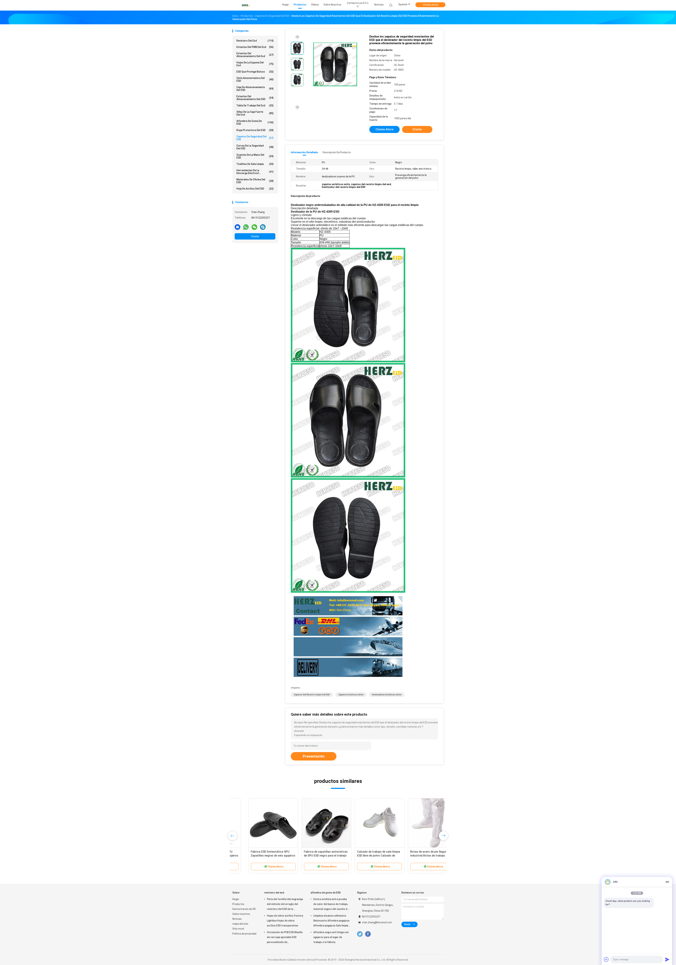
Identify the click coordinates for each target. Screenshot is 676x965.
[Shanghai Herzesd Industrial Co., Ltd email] (237, 227)
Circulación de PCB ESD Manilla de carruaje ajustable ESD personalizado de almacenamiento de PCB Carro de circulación (285, 938)
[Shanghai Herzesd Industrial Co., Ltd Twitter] (360, 934)
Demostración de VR (244, 909)
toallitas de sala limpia (255, 164)
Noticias (237, 918)
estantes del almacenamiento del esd (255, 55)
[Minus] (667, 882)
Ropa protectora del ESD (255, 130)
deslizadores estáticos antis (387, 694)
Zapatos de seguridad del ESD (255, 138)
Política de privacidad (244, 933)
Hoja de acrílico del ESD (255, 188)
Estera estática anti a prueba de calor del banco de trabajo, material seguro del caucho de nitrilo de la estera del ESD (331, 904)
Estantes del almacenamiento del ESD (255, 98)
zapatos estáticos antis (351, 694)
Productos (238, 904)
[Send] (667, 959)
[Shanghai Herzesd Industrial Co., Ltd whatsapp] (246, 227)
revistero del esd (255, 40)
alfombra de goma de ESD (255, 122)
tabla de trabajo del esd (255, 105)
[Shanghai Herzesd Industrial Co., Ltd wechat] (254, 227)
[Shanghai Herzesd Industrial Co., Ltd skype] (263, 227)
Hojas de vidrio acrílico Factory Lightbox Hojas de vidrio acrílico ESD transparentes (285, 920)
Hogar (235, 899)
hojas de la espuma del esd (255, 64)
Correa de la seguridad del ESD (255, 147)
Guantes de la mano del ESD (255, 156)
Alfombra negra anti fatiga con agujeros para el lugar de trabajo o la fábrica (331, 937)
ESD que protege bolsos (255, 71)
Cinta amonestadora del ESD (255, 79)
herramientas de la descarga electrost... (255, 172)
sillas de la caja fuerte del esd (255, 113)
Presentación (313, 756)
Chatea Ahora (430, 4)
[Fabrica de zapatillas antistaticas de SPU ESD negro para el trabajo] (257, 823)
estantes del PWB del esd (255, 47)
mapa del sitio (240, 923)
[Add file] (606, 959)
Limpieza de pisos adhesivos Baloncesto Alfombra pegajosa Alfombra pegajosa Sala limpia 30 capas (331, 921)
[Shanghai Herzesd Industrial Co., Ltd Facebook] (368, 934)
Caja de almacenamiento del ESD (255, 88)
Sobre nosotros (241, 914)
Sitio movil (238, 928)
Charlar (255, 236)
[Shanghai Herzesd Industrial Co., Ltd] (246, 5)
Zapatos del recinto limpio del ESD (312, 694)
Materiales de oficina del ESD (255, 181)
